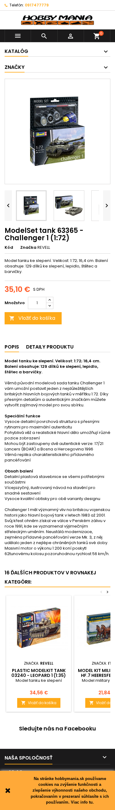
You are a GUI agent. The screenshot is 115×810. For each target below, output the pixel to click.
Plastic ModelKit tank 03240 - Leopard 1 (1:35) (38, 672)
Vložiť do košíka (32, 318)
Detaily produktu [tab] (50, 346)
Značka (28, 247)
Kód (9, 247)
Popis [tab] (12, 346)
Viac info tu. (82, 802)
